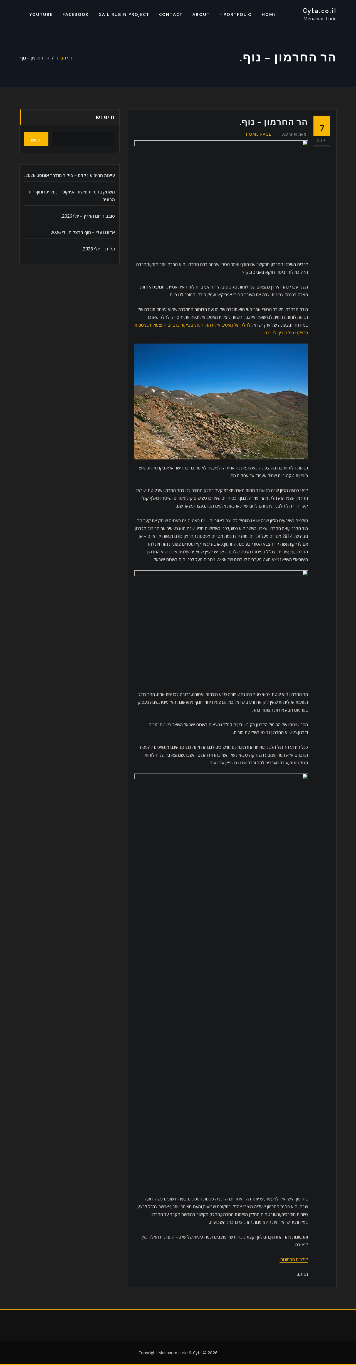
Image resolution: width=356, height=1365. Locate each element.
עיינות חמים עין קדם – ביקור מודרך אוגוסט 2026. (69, 175)
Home (269, 14)
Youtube (41, 14)
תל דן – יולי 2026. (98, 249)
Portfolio (237, 14)
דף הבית (64, 58)
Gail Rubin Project (123, 14)
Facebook (76, 14)
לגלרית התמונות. (294, 1259)
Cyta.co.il (320, 10)
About (201, 14)
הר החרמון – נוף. (34, 58)
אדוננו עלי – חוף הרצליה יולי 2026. (82, 232)
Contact (171, 14)
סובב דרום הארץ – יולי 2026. (88, 216)
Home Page (258, 134)
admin (294, 134)
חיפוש (105, 117)
